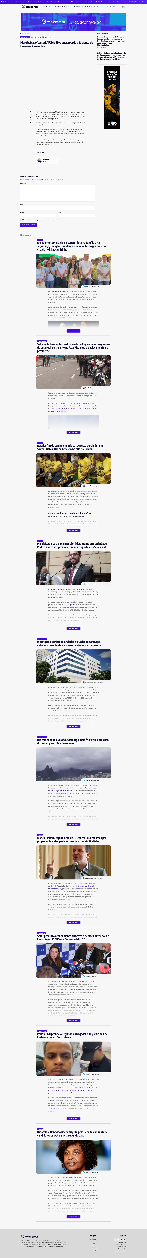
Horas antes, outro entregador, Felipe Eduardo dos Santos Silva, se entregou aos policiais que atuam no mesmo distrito (72, 1090)
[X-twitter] (115, 1239)
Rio (58, 6)
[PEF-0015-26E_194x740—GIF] (112, 98)
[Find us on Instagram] (108, 7)
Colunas (45, 6)
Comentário (23, 183)
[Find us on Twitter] (105, 7)
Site (60, 212)
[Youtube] (121, 1239)
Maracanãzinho (58, 291)
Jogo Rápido (41, 933)
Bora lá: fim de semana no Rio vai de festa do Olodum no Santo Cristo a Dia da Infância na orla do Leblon (34, 1)
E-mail (22, 212)
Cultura (84, 6)
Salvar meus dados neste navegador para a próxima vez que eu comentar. (40, 220)
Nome (21, 204)
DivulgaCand (71, 605)
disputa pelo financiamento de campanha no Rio (66, 589)
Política (51, 6)
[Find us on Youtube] (114, 7)
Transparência (66, 6)
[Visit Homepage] (30, 7)
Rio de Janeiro (42, 737)
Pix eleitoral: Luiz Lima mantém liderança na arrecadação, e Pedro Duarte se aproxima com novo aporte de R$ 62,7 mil (98, 1)
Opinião (91, 6)
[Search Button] (118, 6)
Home (21, 33)
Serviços (76, 6)
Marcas (99, 6)
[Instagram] (118, 1239)
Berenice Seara (27, 33)
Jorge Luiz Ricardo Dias (56, 1108)
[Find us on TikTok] (111, 7)
